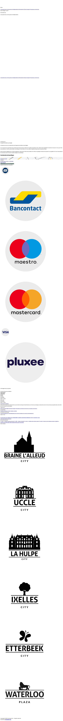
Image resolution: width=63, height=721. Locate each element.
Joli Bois (15, 411)
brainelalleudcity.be (12, 413)
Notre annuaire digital (4, 408)
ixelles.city (22, 413)
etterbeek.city (31, 413)
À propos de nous (3, 417)
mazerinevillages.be (4, 413)
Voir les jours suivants (4, 403)
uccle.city (18, 413)
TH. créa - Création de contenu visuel (31, 421)
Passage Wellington (4, 411)
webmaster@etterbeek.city (5, 418)
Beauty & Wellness (4, 140)
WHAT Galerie (11, 411)
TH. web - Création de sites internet (7, 421)
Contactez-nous (36, 417)
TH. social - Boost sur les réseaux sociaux (47, 421)
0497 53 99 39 (3, 162)
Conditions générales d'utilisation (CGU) (25, 417)
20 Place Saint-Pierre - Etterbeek (6, 161)
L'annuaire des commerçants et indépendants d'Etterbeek (11, 9)
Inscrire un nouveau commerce (31, 408)
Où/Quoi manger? (26, 9)
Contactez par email (7, 163)
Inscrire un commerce (5, 416)
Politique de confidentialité (12, 417)
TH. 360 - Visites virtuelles (19, 421)
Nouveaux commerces (34, 9)
